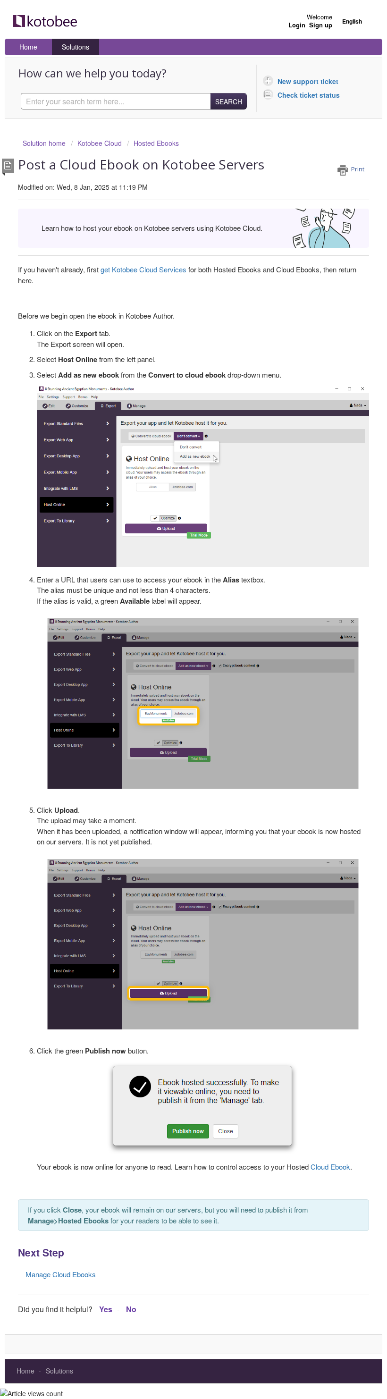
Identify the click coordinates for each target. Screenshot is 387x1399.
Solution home (45, 143)
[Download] (176, 710)
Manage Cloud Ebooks (60, 1274)
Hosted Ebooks (156, 143)
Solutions (75, 46)
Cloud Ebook (330, 1166)
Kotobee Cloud (99, 143)
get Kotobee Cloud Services (143, 269)
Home (28, 46)
